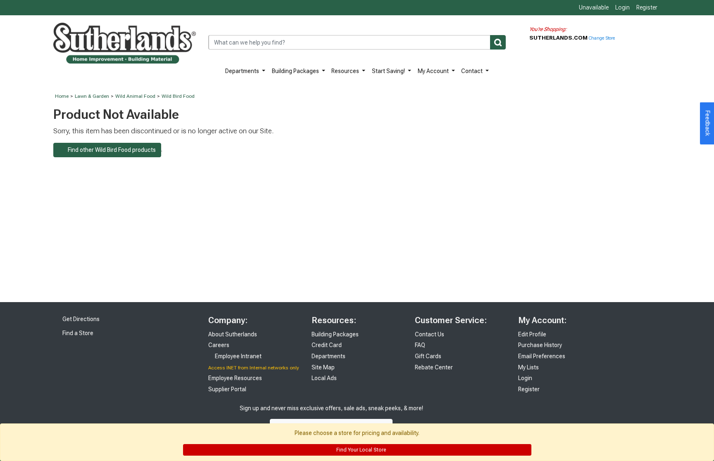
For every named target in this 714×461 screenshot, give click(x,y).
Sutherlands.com (559, 37)
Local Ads (324, 378)
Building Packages (296, 71)
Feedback (707, 123)
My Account (434, 71)
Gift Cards (428, 356)
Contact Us (429, 334)
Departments (242, 71)
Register (646, 7)
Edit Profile (532, 334)
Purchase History (540, 345)
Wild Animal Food (135, 96)
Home (62, 96)
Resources (345, 71)
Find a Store (77, 333)
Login (622, 7)
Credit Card (327, 345)
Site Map (323, 367)
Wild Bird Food (178, 96)
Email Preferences (541, 356)
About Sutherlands (232, 334)
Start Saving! (389, 71)
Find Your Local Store (360, 450)
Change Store (602, 38)
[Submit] (498, 42)
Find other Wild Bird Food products (109, 150)
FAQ (420, 345)
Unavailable (593, 7)
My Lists (528, 367)
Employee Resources (235, 378)
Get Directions (80, 319)
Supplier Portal (227, 389)
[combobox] (357, 42)
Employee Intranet (238, 356)
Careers (218, 345)
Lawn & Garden (92, 96)
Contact (472, 71)
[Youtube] (472, 416)
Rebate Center (434, 367)
